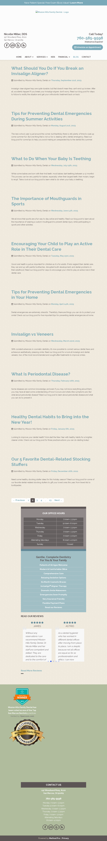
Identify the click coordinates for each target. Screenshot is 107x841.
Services (41, 57)
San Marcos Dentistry (18, 713)
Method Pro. (55, 838)
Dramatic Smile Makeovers (53, 590)
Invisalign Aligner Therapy (54, 586)
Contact (86, 57)
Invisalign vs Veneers (32, 334)
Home (19, 57)
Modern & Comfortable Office (53, 569)
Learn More (76, 2)
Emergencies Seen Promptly (53, 595)
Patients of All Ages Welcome (53, 565)
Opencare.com (27, 716)
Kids (53, 57)
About (28, 57)
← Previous (19, 500)
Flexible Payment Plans (53, 603)
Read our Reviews (53, 607)
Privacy (65, 838)
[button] (48, 661)
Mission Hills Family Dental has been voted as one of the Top (22, 708)
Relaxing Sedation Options (53, 578)
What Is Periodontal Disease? (40, 374)
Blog (76, 57)
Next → (58, 500)
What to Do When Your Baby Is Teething (51, 158)
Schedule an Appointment (88, 47)
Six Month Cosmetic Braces (53, 582)
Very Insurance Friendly (54, 599)
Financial (63, 57)
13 (50, 500)
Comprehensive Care (54, 573)
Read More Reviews (31, 670)
